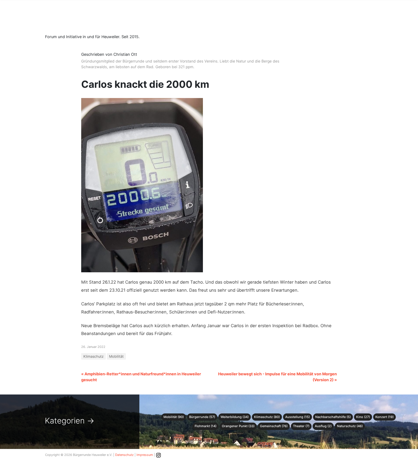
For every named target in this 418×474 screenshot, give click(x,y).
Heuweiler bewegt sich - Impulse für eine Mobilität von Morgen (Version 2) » (277, 377)
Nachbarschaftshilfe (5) (333, 417)
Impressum (145, 455)
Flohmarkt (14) (205, 426)
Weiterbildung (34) (235, 417)
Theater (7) (301, 426)
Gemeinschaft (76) (274, 426)
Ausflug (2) (323, 426)
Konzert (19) (384, 417)
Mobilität (116, 356)
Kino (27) (363, 417)
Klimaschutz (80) (267, 417)
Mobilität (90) (173, 417)
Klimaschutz (93, 356)
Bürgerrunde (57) (202, 417)
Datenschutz (124, 455)
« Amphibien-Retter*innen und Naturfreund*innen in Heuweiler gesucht (141, 377)
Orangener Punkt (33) (238, 426)
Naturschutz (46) (350, 426)
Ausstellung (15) (297, 417)
